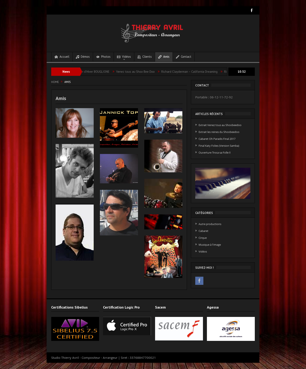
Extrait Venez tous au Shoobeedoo (220, 125)
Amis (166, 57)
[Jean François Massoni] (119, 212)
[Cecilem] (75, 123)
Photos (106, 57)
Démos (85, 57)
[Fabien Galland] (119, 169)
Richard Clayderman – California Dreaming (169, 72)
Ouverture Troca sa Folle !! (214, 152)
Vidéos (126, 57)
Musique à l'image (210, 244)
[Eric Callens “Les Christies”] (163, 257)
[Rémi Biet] (163, 156)
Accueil (64, 57)
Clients (147, 57)
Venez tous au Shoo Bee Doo (115, 72)
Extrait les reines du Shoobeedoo (219, 132)
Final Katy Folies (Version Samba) (219, 146)
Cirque (203, 238)
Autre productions (210, 224)
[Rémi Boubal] (75, 171)
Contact (186, 57)
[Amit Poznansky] (75, 232)
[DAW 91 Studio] (163, 222)
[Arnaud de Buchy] (163, 121)
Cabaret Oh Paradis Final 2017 (217, 139)
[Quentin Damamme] (163, 193)
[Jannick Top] (119, 128)
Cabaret (203, 231)
